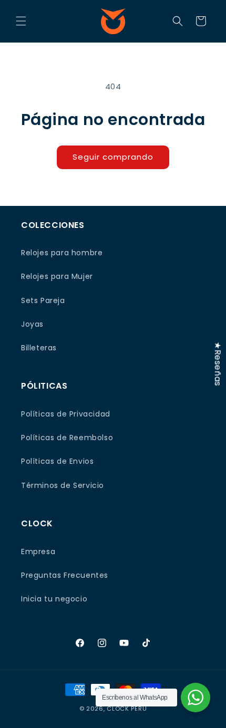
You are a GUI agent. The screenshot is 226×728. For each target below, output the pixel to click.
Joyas (32, 324)
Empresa (38, 551)
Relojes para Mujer (57, 276)
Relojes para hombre (61, 252)
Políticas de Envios (57, 461)
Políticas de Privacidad (65, 414)
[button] (21, 21)
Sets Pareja (43, 300)
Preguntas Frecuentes (64, 575)
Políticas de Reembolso (67, 437)
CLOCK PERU (127, 708)
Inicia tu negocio (54, 599)
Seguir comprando (113, 156)
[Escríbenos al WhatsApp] (195, 697)
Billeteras (39, 347)
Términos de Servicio (62, 485)
